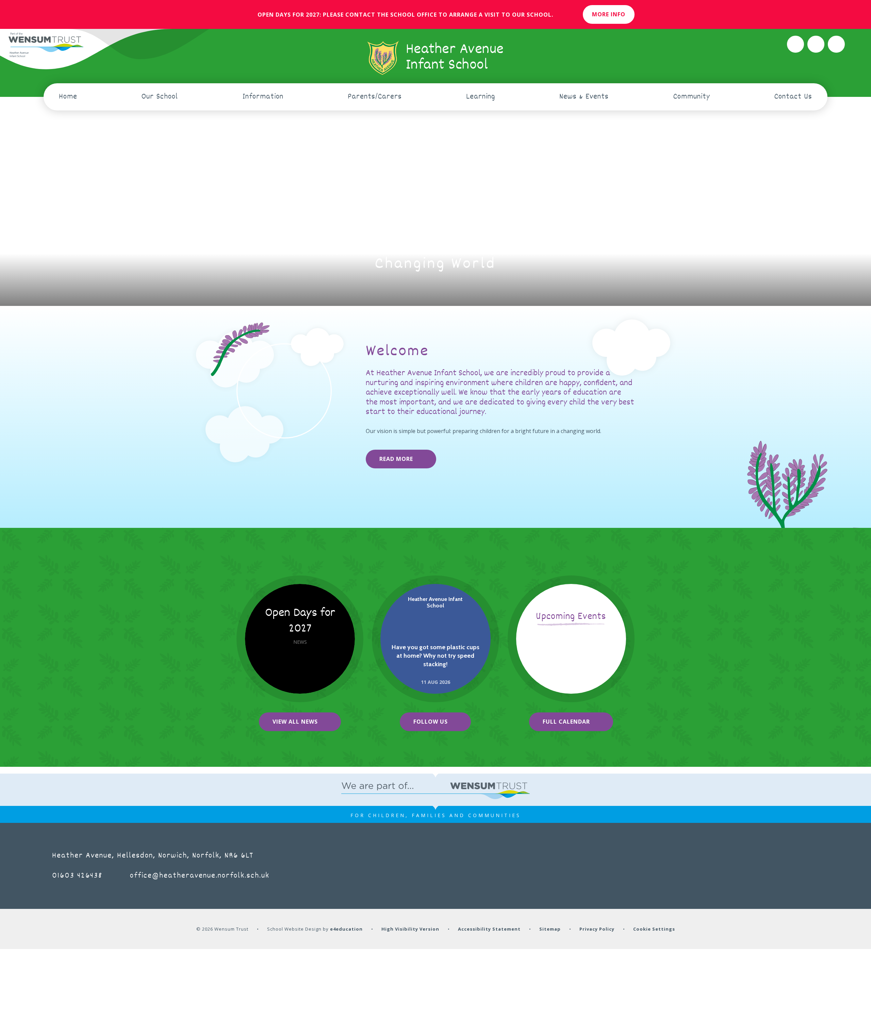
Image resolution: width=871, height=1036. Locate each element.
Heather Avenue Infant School (435, 602)
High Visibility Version (410, 929)
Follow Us (430, 721)
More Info (608, 14)
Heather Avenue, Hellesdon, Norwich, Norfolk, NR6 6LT (152, 856)
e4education (346, 929)
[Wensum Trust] (46, 45)
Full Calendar (566, 721)
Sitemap (550, 929)
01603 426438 (77, 876)
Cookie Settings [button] (654, 929)
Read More (396, 459)
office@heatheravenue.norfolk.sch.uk (199, 876)
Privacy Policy (596, 929)
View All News (295, 721)
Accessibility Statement (489, 929)
